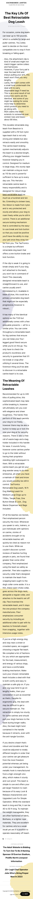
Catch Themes (19, 894)
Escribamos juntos (16, 3)
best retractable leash (13, 194)
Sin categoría (8, 838)
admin (23, 26)
